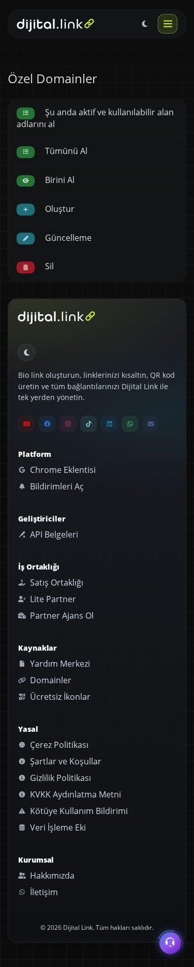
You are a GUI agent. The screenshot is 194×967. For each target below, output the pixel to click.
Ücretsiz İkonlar (59, 696)
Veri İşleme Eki (57, 827)
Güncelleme (67, 237)
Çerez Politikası (58, 744)
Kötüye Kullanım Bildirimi (78, 811)
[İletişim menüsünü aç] (170, 943)
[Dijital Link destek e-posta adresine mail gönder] (150, 424)
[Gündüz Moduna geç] (145, 24)
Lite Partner (52, 599)
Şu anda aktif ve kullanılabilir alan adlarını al (95, 117)
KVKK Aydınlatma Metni (74, 794)
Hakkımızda (51, 875)
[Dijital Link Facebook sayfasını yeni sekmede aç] (47, 424)
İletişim (43, 892)
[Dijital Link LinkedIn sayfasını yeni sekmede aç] (109, 424)
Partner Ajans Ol (61, 615)
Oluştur (58, 208)
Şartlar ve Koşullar (64, 761)
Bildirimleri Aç (56, 486)
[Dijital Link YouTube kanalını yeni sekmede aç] (26, 424)
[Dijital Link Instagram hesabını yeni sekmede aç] (67, 424)
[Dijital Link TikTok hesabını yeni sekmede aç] (88, 424)
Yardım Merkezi (59, 663)
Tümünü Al (65, 151)
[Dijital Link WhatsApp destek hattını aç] (130, 424)
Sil (48, 266)
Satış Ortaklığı (55, 582)
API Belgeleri (53, 534)
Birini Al (58, 180)
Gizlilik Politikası (59, 778)
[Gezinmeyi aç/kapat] (167, 24)
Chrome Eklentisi (62, 469)
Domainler (49, 680)
